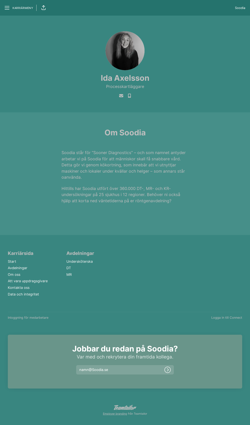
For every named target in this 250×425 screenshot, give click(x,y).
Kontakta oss (18, 288)
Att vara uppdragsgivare (28, 281)
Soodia (240, 8)
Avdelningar (17, 268)
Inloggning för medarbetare (28, 317)
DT (68, 268)
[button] (43, 7)
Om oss (14, 274)
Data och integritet (23, 294)
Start (12, 261)
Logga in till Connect (226, 317)
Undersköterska (79, 261)
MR (69, 274)
